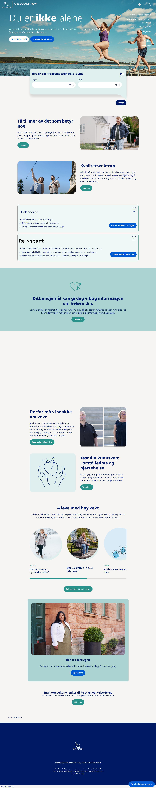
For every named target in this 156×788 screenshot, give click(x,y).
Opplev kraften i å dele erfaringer (81, 529)
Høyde (34, 80)
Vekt (80, 80)
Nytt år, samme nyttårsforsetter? (41, 529)
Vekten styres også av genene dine (118, 529)
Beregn (121, 102)
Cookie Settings (6, 786)
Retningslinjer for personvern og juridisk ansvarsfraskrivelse (78, 762)
